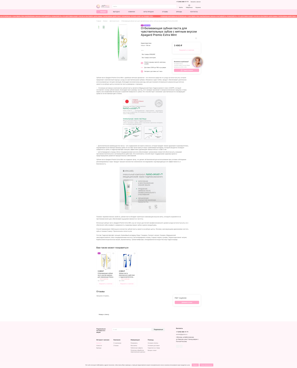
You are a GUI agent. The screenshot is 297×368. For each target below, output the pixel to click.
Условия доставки (153, 345)
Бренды (98, 348)
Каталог (99, 343)
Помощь (151, 340)
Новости (99, 345)
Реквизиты (134, 343)
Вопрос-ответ (152, 350)
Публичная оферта (137, 348)
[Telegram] (177, 346)
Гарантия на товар (154, 348)
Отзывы (116, 345)
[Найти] (175, 6)
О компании (117, 343)
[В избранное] (196, 38)
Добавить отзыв (187, 302)
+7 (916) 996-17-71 (182, 1)
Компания (116, 340)
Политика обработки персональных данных (138, 351)
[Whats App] (181, 346)
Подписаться (158, 329)
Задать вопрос (188, 70)
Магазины (134, 345)
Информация (135, 340)
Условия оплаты (153, 343)
